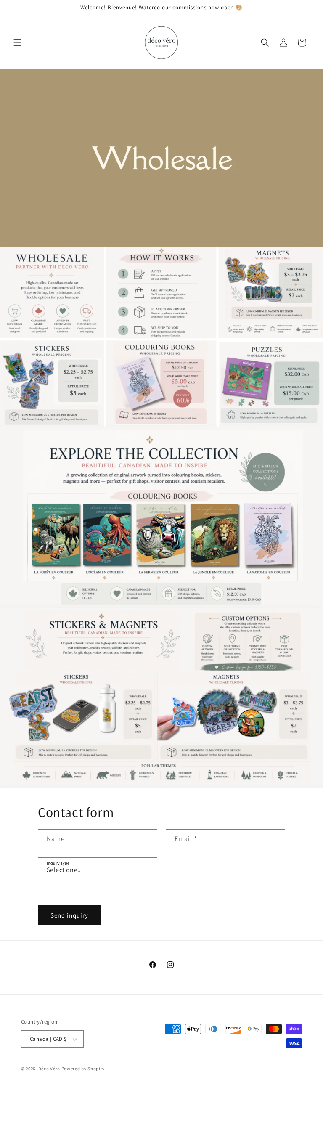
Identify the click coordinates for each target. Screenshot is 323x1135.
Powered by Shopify (83, 1068)
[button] (17, 42)
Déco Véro (49, 1068)
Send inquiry (69, 915)
